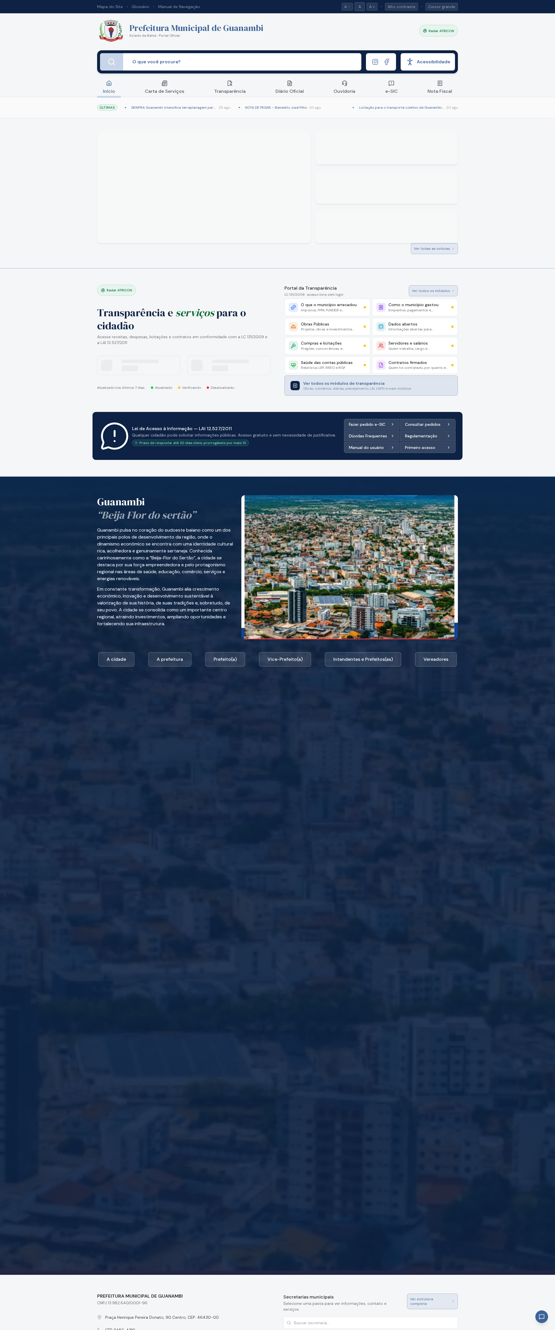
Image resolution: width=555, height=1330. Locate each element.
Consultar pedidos (423, 424)
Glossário (140, 6)
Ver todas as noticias (432, 248)
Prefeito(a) (225, 659)
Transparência (230, 91)
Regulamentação (421, 436)
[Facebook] (386, 61)
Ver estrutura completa (421, 1301)
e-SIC (391, 91)
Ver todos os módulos (431, 290)
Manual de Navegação (179, 6)
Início (109, 91)
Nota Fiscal (440, 91)
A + (372, 6)
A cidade (116, 659)
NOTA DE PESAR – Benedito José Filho (276, 107)
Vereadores (435, 659)
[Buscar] (111, 62)
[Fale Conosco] (541, 1316)
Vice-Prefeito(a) (285, 659)
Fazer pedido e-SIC (367, 424)
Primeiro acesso (420, 447)
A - (347, 6)
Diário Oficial (289, 91)
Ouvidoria (344, 91)
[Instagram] (375, 61)
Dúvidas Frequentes (368, 436)
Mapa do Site (110, 6)
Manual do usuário (366, 447)
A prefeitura (170, 659)
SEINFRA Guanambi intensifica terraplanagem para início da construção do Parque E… (174, 107)
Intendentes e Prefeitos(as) (363, 659)
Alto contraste (401, 6)
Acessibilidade (433, 62)
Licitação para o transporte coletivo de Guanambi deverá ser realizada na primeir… (401, 107)
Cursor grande (441, 6)
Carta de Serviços (164, 91)
